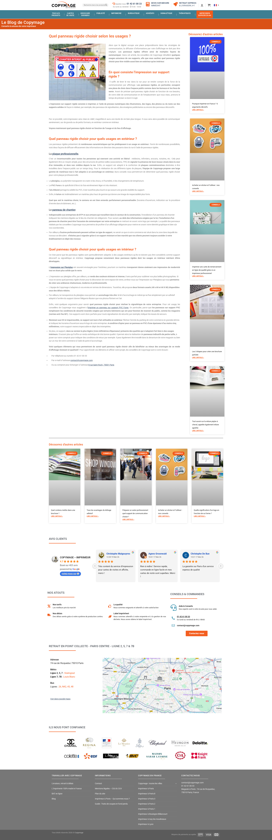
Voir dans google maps (60, 699)
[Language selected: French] (216, 5)
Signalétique (166, 13)
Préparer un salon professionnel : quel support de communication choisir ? (135, 513)
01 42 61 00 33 (134, 3)
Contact (98, 783)
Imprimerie (116, 13)
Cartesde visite (70, 14)
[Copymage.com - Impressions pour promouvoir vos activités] (64, 5)
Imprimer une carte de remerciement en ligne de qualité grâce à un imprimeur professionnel (206, 270)
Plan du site (100, 793)
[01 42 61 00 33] (173, 618)
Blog (54, 799)
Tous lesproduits (56, 14)
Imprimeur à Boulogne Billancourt (152, 814)
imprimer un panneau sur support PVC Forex (108, 307)
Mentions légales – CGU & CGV (108, 788)
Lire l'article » (198, 110)
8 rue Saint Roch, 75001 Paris (101, 365)
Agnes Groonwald (157, 553)
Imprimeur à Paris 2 (146, 804)
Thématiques (185, 13)
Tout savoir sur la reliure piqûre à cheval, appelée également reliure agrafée (205, 424)
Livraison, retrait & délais (62, 783)
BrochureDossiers (85, 14)
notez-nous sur (69, 573)
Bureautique (134, 13)
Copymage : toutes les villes (150, 783)
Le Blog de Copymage (23, 22)
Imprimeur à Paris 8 (146, 793)
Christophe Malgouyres (118, 553)
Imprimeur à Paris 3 (146, 799)
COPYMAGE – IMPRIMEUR (75, 557)
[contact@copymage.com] (173, 625)
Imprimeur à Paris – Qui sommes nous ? (112, 799)
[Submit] (106, 5)
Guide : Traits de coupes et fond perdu (111, 804)
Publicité (100, 13)
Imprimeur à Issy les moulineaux (152, 819)
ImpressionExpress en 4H (204, 14)
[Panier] (209, 5)
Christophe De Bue (200, 553)
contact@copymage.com (81, 360)
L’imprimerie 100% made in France (67, 788)
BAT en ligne (57, 793)
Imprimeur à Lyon (145, 824)
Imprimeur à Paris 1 (146, 809)
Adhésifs (150, 13)
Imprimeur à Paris (146, 788)
